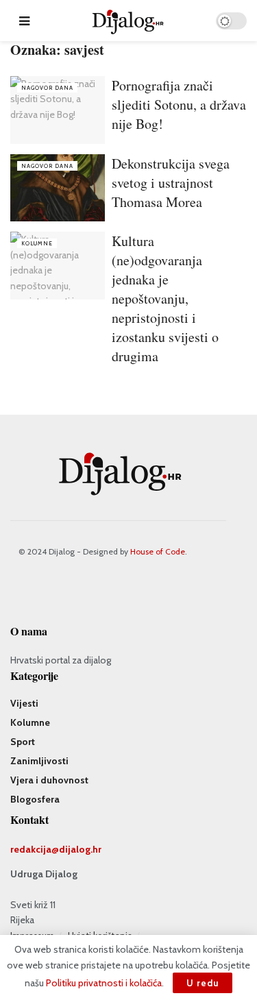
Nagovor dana (47, 87)
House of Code (157, 551)
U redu (202, 982)
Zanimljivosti (39, 761)
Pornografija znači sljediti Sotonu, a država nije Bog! (179, 104)
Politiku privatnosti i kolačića (104, 983)
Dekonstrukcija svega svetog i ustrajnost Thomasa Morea (171, 182)
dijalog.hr (80, 849)
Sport (22, 741)
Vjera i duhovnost (49, 780)
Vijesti (24, 703)
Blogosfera (35, 799)
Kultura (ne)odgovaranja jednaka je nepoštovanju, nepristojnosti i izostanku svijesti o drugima (165, 298)
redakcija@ (34, 849)
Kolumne (37, 243)
